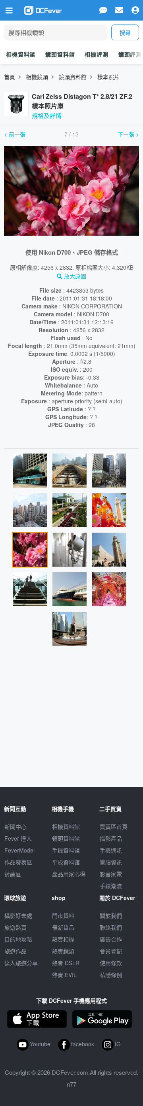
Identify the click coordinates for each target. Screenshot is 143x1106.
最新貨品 (63, 927)
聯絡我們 (111, 927)
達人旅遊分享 (21, 963)
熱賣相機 (63, 939)
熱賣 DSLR (65, 963)
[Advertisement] (71, 719)
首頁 (9, 77)
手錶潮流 (111, 886)
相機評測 (96, 54)
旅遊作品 (15, 951)
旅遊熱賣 (15, 927)
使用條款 (111, 963)
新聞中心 (15, 826)
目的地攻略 (18, 939)
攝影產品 (111, 838)
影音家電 (111, 874)
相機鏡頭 (37, 77)
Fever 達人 (18, 838)
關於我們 (111, 915)
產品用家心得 (68, 874)
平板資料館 (66, 862)
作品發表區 (18, 862)
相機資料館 (20, 54)
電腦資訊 (111, 862)
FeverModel (19, 850)
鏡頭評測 (130, 54)
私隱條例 (111, 975)
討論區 (12, 874)
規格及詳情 (47, 115)
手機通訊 (111, 850)
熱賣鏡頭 (63, 951)
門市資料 (63, 915)
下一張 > (128, 134)
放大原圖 (74, 276)
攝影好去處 (18, 915)
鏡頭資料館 (60, 54)
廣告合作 (111, 939)
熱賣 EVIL (64, 975)
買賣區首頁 (114, 826)
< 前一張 (14, 134)
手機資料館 (66, 850)
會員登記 (111, 951)
